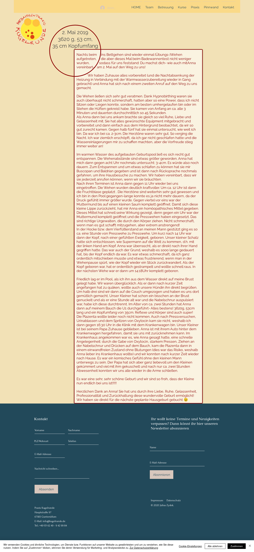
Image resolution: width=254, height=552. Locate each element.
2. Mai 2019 (75, 32)
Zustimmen (237, 546)
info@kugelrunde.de (54, 521)
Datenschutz (174, 500)
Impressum (157, 500)
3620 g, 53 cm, (75, 39)
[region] (32, 30)
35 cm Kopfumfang (75, 46)
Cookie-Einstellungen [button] (190, 546)
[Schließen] (250, 546)
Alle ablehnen (215, 546)
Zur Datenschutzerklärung (144, 547)
